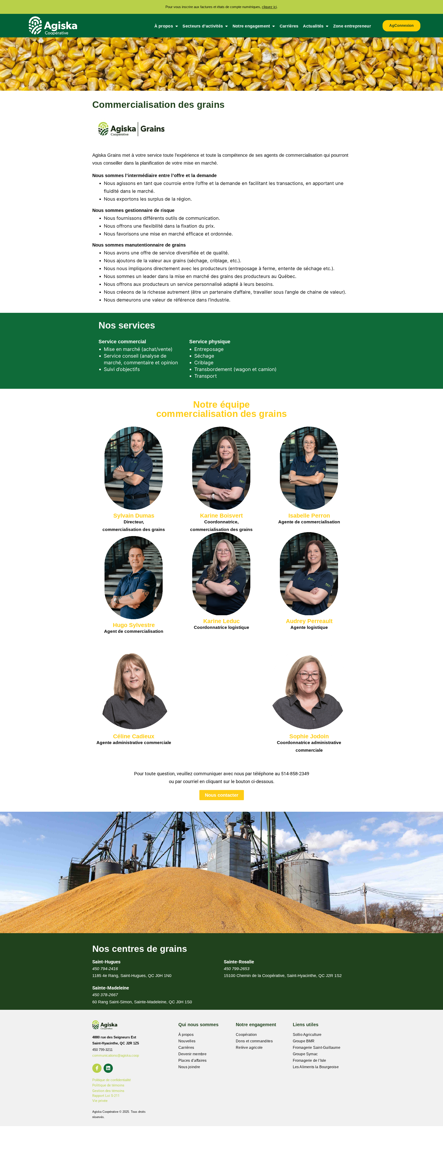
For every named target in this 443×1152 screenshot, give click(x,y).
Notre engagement (251, 26)
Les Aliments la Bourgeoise (316, 1067)
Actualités (313, 26)
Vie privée (100, 1101)
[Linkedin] (108, 1068)
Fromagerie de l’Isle (309, 1060)
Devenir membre (192, 1054)
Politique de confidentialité (111, 1080)
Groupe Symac (305, 1054)
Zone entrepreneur (352, 26)
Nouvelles (187, 1041)
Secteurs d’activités (203, 26)
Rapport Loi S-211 (106, 1096)
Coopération (246, 1035)
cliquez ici (269, 7)
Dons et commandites (254, 1041)
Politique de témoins (108, 1085)
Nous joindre (189, 1067)
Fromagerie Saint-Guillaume (316, 1047)
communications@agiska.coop (115, 1055)
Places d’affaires (192, 1060)
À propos (163, 26)
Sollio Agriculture (307, 1035)
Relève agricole (249, 1047)
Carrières (289, 26)
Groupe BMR (304, 1041)
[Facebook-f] (97, 1068)
